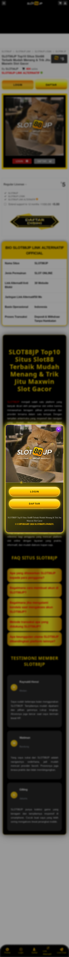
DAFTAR (34, 503)
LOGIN (34, 491)
